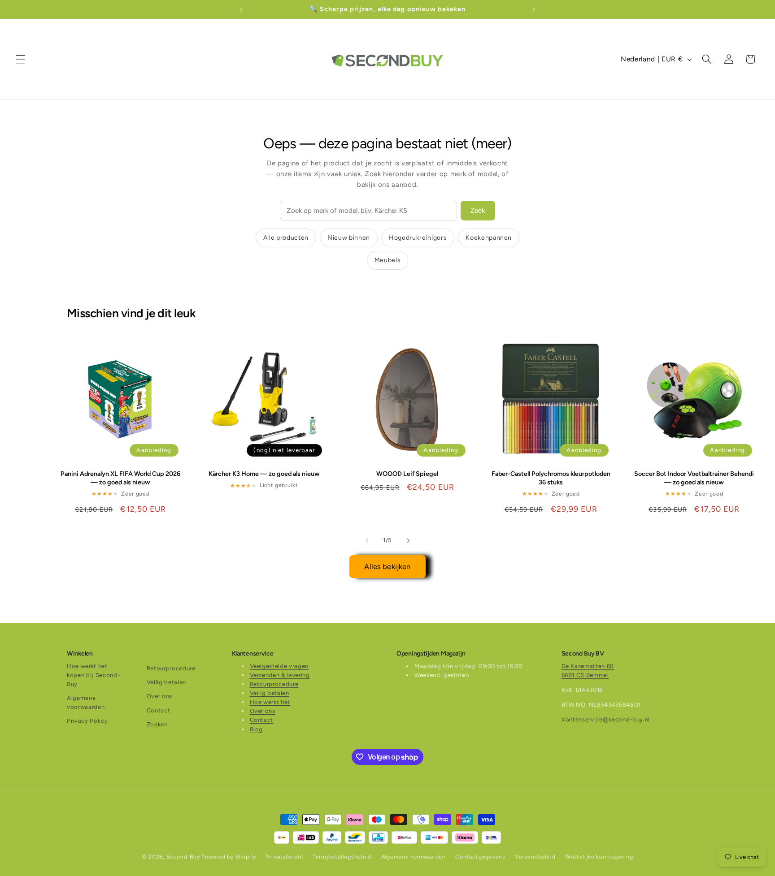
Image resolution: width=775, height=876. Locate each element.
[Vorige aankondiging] (241, 9)
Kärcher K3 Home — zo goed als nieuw (264, 474)
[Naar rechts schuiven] (408, 540)
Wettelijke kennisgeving (599, 857)
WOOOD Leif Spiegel (407, 474)
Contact (158, 710)
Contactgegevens (480, 857)
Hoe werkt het (270, 702)
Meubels (387, 260)
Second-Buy (183, 857)
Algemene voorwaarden (85, 702)
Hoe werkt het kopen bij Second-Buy (93, 675)
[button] (20, 59)
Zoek (477, 210)
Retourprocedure (171, 668)
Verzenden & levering (280, 675)
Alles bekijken (387, 566)
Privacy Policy (87, 720)
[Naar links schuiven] (367, 540)
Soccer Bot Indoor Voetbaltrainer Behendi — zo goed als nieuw (694, 478)
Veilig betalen (166, 682)
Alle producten (286, 238)
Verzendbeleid (535, 857)
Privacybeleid (284, 857)
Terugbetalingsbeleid (342, 857)
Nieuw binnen (348, 238)
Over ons (159, 696)
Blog (256, 729)
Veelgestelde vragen (279, 666)
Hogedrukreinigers (418, 238)
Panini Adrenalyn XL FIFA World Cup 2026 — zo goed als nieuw (120, 478)
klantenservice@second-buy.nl (606, 719)
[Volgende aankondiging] (534, 9)
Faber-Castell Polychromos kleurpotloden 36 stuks (551, 478)
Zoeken (157, 724)
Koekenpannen (489, 238)
